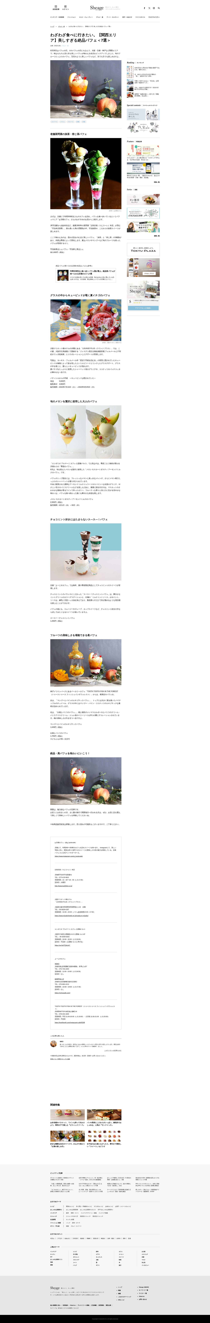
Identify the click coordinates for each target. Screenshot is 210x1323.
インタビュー (145, 1265)
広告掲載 (94, 1305)
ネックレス (99, 1257)
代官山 (52, 1238)
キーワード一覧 (143, 1290)
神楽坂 (103, 1238)
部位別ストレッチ (98, 1216)
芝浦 (129, 1238)
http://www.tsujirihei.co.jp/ (63, 886)
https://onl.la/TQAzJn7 (62, 945)
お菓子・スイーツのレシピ (123, 1206)
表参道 (82, 1238)
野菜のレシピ (70, 1206)
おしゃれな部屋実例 (72, 1209)
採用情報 (101, 1305)
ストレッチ (53, 1216)
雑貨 (67, 1226)
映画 (120, 1259)
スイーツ (54, 122)
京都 (77, 122)
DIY (51, 1257)
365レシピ (121, 1300)
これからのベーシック (124, 1296)
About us (73, 1305)
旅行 (120, 1265)
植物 (51, 1265)
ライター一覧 (143, 1293)
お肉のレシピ (109, 1206)
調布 (124, 1238)
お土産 (143, 1251)
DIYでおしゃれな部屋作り (105, 1209)
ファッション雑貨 (55, 1223)
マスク (143, 1259)
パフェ (62, 122)
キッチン (52, 1254)
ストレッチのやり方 (72, 1216)
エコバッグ (145, 1254)
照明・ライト (75, 1213)
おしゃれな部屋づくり (56, 1259)
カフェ (120, 1251)
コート (75, 1262)
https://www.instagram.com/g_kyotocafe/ (69, 856)
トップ (52, 26)
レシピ (52, 1206)
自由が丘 (67, 1238)
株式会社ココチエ (62, 1308)
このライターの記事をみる (112, 1050)
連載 (119, 1293)
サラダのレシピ (98, 1206)
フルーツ (70, 122)
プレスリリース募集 (83, 1305)
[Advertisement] (68, 1079)
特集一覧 (157, 182)
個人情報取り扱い (55, 1305)
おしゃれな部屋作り (56, 1209)
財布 (97, 1251)
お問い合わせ (143, 1299)
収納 (51, 1262)
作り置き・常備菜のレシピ (84, 1206)
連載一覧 (157, 236)
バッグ (68, 1223)
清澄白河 (95, 1238)
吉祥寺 (118, 1238)
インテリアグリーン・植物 (89, 1213)
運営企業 (108, 1305)
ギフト (98, 1265)
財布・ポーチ (76, 1223)
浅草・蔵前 (110, 1238)
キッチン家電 (70, 1219)
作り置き (75, 1254)
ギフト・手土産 (55, 1226)
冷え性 (143, 1262)
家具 (67, 1213)
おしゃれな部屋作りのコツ (88, 1209)
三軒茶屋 (75, 1238)
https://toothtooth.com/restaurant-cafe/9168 (70, 1022)
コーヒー (121, 1254)
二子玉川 (59, 1238)
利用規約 (65, 1305)
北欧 (97, 1259)
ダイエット (76, 1257)
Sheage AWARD (144, 1287)
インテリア (53, 1213)
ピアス (98, 1254)
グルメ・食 (61, 26)
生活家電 (53, 1219)
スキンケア (76, 1259)
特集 (119, 1290)
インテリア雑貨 (103, 1213)
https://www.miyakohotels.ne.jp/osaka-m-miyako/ (71, 916)
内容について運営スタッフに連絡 (60, 1059)
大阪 (83, 122)
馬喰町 (89, 1238)
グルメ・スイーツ (76, 1226)
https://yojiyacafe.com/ (62, 993)
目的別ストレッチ (85, 1216)
